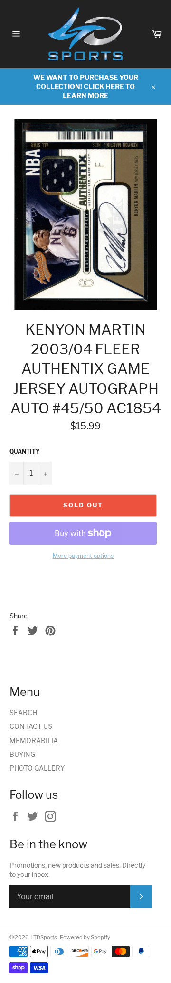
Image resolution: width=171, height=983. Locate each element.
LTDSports (44, 937)
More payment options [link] (83, 555)
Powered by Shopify (85, 937)
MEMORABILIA (34, 740)
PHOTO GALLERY (37, 768)
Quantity (25, 451)
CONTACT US (31, 726)
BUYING (22, 754)
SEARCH (23, 712)
